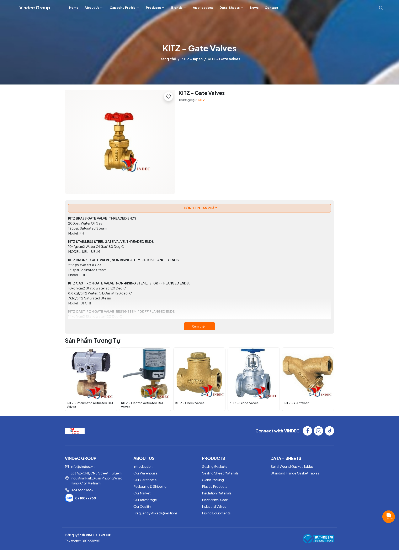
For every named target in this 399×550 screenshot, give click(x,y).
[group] (120, 142)
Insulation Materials (216, 493)
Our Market (142, 493)
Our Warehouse (145, 473)
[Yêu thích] (168, 96)
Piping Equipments (216, 513)
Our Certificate (145, 480)
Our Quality (142, 506)
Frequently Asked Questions (155, 513)
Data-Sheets (230, 7)
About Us (92, 7)
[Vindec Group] (75, 430)
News (254, 7)
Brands (176, 7)
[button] (328, 379)
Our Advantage (145, 500)
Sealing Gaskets (214, 466)
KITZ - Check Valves (189, 403)
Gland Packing (213, 480)
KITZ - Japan (192, 58)
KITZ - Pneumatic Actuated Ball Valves (90, 404)
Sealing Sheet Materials (220, 473)
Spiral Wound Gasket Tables (292, 466)
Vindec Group (34, 7)
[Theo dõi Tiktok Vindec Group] (329, 431)
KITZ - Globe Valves (244, 403)
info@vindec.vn (83, 466)
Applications (203, 7)
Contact (271, 7)
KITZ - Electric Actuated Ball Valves (142, 404)
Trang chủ (167, 58)
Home (73, 7)
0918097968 (85, 498)
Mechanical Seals (215, 500)
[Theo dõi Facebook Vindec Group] (307, 431)
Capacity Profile (122, 7)
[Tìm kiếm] (381, 7)
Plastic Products (214, 486)
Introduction (143, 466)
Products (153, 7)
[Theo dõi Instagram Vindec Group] (318, 431)
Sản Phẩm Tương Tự (92, 340)
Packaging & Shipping (149, 486)
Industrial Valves (214, 506)
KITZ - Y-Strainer (296, 403)
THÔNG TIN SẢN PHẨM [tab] (199, 208)
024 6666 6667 (82, 490)
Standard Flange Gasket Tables (295, 473)
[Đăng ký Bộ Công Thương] (318, 538)
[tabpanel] (199, 273)
